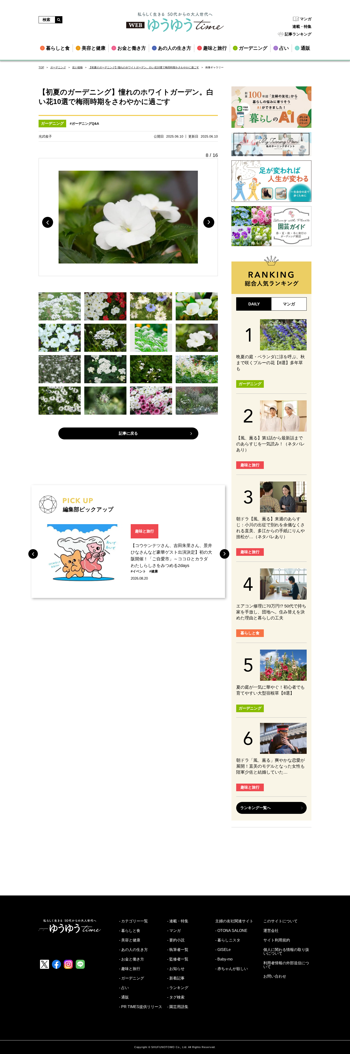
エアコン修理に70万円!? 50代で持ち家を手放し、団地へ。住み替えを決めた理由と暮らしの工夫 (271, 612)
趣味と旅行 (144, 531)
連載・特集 (301, 27)
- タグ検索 (176, 997)
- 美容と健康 (129, 940)
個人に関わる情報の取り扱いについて (286, 951)
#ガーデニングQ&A (84, 123)
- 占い (124, 988)
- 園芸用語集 (177, 1007)
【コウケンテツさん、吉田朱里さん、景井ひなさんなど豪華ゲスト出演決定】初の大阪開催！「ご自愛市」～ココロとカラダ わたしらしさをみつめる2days (171, 555)
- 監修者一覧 (177, 959)
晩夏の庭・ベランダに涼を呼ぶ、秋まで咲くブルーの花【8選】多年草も (270, 362)
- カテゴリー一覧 (133, 921)
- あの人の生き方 (133, 950)
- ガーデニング (131, 978)
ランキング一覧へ (255, 808)
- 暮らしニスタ (227, 940)
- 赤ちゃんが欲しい (231, 969)
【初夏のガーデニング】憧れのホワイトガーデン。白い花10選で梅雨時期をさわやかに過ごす (144, 67)
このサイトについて (280, 921)
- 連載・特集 (177, 921)
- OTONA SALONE (231, 931)
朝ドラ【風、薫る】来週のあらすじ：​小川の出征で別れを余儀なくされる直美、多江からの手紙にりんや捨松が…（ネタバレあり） (270, 528)
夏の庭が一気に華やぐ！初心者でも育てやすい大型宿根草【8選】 (270, 690)
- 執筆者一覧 (177, 950)
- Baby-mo (224, 959)
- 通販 (124, 997)
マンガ (305, 19)
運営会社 (271, 931)
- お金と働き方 (131, 959)
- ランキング (177, 988)
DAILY (254, 304)
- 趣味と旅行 (129, 969)
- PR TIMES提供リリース (140, 1007)
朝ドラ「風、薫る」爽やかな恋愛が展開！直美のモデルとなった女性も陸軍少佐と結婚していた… (270, 766)
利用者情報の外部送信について (286, 965)
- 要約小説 (176, 940)
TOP (41, 67)
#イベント (138, 571)
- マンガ (174, 931)
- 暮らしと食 (129, 931)
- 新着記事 (176, 978)
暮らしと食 (250, 633)
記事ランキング (298, 34)
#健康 (153, 571)
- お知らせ (176, 969)
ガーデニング (58, 67)
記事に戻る (128, 433)
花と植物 (77, 67)
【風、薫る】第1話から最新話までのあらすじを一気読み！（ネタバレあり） (270, 444)
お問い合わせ (274, 976)
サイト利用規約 (276, 940)
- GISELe (223, 950)
